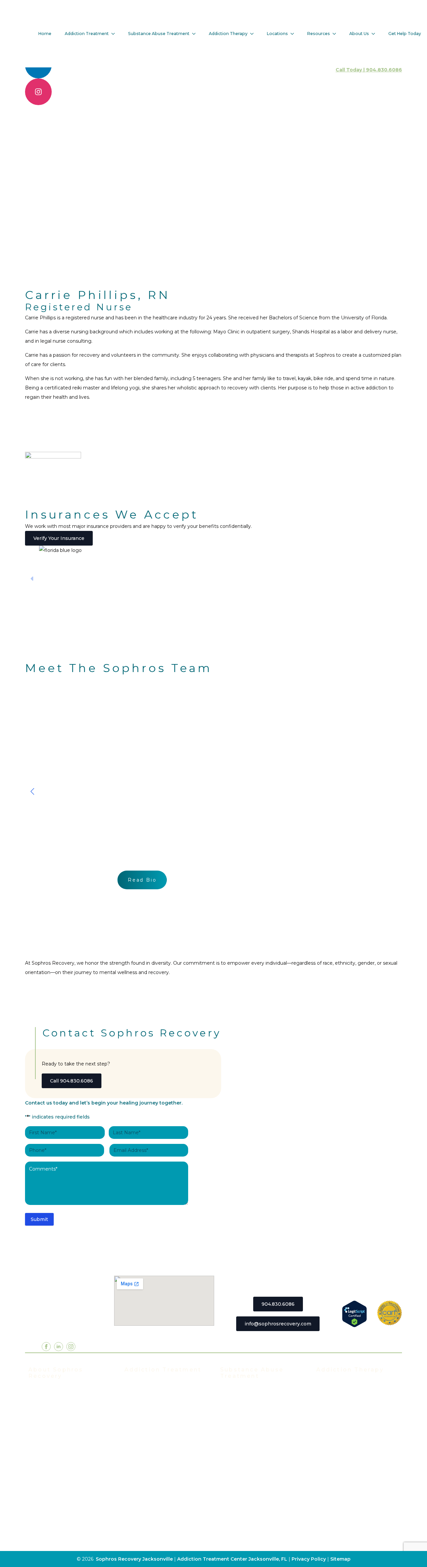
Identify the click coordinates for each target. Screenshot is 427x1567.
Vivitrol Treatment (146, 1495)
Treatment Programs (149, 1384)
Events (36, 1421)
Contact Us (41, 1521)
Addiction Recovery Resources (65, 1501)
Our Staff (39, 1401)
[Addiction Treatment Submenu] (115, 33)
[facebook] (46, 1346)
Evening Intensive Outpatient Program (160, 1431)
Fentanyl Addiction (243, 1501)
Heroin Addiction (240, 1441)
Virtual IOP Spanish (148, 1455)
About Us (359, 33)
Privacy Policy (309, 1559)
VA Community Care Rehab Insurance (69, 1491)
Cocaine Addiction (242, 1421)
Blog (33, 1511)
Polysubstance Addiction (250, 1471)
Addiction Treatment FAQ (59, 1411)
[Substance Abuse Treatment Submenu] (195, 33)
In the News (43, 1431)
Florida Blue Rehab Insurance (64, 1451)
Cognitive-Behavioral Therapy (352, 1485)
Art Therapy (330, 1475)
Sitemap (340, 1559)
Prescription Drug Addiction (254, 1481)
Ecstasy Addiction (241, 1431)
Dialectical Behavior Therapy (351, 1495)
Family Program (335, 1435)
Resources (318, 33)
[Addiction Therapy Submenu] (254, 33)
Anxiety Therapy (336, 1455)
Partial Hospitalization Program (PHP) (162, 1397)
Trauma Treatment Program (158, 1475)
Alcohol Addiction (241, 1401)
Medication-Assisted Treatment (162, 1485)
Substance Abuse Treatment (158, 33)
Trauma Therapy (336, 1445)
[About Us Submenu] (375, 33)
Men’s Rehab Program (151, 1515)
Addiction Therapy (228, 33)
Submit (39, 1219)
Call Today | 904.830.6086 (369, 70)
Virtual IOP (137, 1445)
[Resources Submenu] (336, 33)
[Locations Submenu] (294, 33)
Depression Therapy (341, 1465)
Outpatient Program (148, 1465)
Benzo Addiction (240, 1411)
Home (44, 33)
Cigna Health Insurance (56, 1471)
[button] (32, 791)
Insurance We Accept (54, 1441)
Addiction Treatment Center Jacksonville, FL (232, 1559)
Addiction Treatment (87, 33)
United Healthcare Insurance (63, 1481)
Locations (277, 33)
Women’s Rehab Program (155, 1505)
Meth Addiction (239, 1461)
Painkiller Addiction (244, 1491)
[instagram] (38, 91)
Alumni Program (335, 1425)
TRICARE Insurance (52, 1461)
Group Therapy (334, 1394)
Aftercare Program (338, 1415)
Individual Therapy (338, 1404)
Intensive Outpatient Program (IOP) (160, 1414)
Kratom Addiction (241, 1451)
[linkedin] (58, 1346)
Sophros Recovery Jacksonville (134, 1559)
